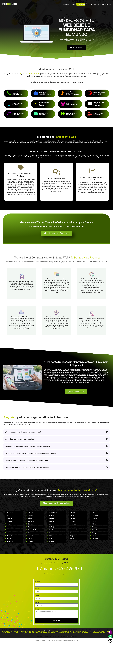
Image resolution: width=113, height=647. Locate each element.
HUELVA (3, 631)
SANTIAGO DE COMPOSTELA (62, 633)
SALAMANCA (100, 630)
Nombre (37, 582)
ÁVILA (65, 630)
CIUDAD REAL (83, 631)
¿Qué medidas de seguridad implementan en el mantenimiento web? (30, 453)
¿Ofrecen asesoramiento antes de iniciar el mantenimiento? (27, 460)
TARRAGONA (89, 630)
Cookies (59, 636)
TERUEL (45, 633)
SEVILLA (30, 630)
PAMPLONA (50, 631)
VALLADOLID (14, 633)
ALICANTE (51, 633)
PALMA (3, 633)
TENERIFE (7, 633)
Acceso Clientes (40, 636)
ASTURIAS (21, 631)
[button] (56, 432)
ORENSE (69, 630)
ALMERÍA (99, 631)
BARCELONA (24, 630)
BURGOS (8, 631)
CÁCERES (73, 633)
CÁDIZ (94, 631)
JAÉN (79, 630)
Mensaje (38, 609)
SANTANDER (14, 631)
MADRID (18, 630)
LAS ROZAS (80, 633)
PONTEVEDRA (54, 630)
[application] (70, 4)
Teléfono (38, 595)
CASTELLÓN (108, 630)
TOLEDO (89, 631)
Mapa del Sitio (73, 636)
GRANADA (21, 633)
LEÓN (83, 630)
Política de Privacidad (50, 636)
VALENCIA (36, 630)
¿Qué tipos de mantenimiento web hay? (20, 439)
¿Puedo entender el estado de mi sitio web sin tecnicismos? (27, 467)
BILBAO (34, 633)
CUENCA (60, 630)
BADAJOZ (37, 631)
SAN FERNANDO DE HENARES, (91, 633)
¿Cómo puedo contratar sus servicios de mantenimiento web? (28, 446)
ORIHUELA (103, 633)
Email (37, 588)
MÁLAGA (41, 630)
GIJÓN (26, 631)
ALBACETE (31, 631)
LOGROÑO (56, 631)
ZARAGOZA (39, 633)
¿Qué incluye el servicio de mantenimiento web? (23, 432)
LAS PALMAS (68, 631)
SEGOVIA (75, 630)
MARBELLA (76, 631)
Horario (37, 602)
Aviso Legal (66, 636)
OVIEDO (62, 631)
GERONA (43, 631)
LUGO (94, 630)
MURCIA (47, 630)
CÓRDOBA (28, 633)
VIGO (103, 631)
